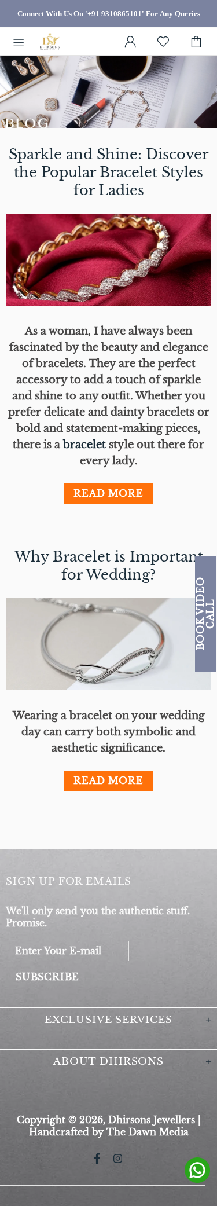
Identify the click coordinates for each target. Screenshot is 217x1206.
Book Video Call (205, 613)
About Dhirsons (108, 1061)
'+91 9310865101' (114, 13)
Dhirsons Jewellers (49, 42)
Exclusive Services (108, 1020)
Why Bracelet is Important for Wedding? (108, 565)
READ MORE (108, 493)
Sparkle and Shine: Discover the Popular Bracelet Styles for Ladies (108, 172)
